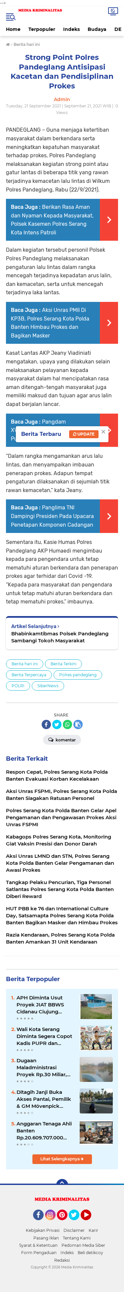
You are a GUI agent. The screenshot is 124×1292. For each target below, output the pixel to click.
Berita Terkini (63, 663)
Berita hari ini (25, 663)
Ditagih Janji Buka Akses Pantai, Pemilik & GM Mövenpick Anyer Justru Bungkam (44, 1099)
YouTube (90, 1223)
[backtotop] (62, 1185)
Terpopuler (41, 29)
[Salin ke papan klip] (78, 724)
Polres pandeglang (78, 674)
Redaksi (62, 1260)
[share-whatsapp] (67, 724)
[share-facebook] (46, 724)
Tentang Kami (77, 1237)
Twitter (77, 1223)
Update (85, 434)
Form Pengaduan (39, 1252)
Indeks (71, 29)
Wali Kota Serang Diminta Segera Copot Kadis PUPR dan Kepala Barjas (44, 1036)
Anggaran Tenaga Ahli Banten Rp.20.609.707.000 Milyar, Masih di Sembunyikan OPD (44, 1130)
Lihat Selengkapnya (60, 1158)
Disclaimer (74, 1230)
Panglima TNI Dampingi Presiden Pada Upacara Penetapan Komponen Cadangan (52, 516)
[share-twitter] (57, 724)
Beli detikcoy (90, 1252)
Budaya (97, 29)
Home (13, 29)
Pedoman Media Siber (83, 1245)
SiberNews (48, 685)
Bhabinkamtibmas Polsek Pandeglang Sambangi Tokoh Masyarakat (59, 637)
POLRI (18, 685)
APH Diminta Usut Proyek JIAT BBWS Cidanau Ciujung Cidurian (40, 1004)
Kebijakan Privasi (43, 1230)
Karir (93, 1230)
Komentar (65, 739)
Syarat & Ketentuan (38, 1245)
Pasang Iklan (46, 1237)
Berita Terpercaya (29, 674)
